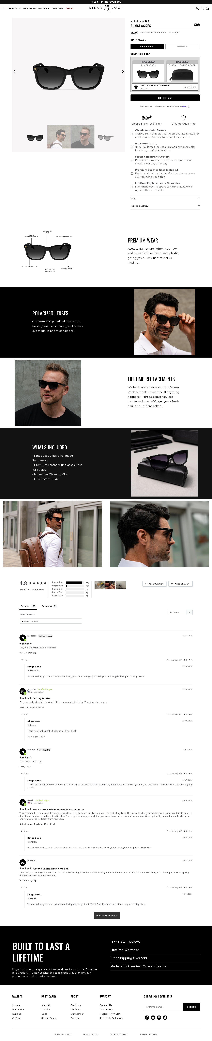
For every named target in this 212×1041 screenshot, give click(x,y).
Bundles (16, 1014)
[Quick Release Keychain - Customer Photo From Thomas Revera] (121, 585)
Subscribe (191, 1007)
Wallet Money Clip (27, 652)
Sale (69, 8)
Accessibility (106, 1009)
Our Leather (77, 1014)
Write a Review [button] (182, 583)
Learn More (190, 87)
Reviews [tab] (25, 606)
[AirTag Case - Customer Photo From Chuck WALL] (100, 585)
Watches (46, 1009)
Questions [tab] (47, 606)
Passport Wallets (36, 8)
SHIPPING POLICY (63, 1034)
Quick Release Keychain (30, 824)
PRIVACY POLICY (91, 1034)
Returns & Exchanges (111, 1018)
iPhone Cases (48, 1018)
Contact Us (106, 1005)
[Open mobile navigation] (5, 8)
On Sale (16, 1018)
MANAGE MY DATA (148, 1034)
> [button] (107, 915)
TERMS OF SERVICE (119, 1034)
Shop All (16, 1005)
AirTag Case (25, 707)
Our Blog (75, 1009)
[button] (207, 8)
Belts (44, 1014)
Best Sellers (18, 1009)
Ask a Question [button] (156, 583)
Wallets (14, 8)
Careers (75, 1018)
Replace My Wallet (110, 1014)
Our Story (76, 1005)
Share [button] (26, 660)
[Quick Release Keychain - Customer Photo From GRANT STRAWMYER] (110, 585)
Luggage (58, 8)
